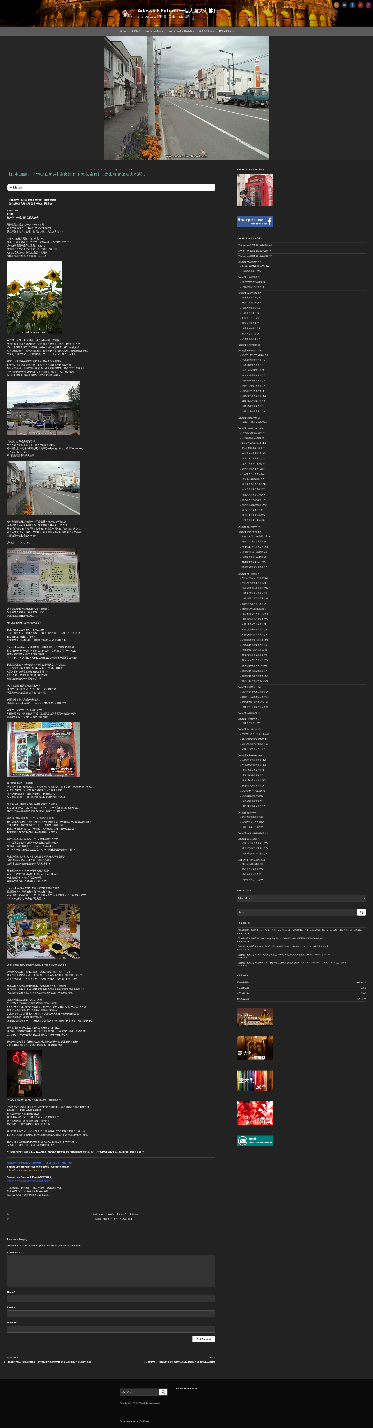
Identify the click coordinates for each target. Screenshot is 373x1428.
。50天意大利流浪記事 (250, 443)
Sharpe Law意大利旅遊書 (180, 31)
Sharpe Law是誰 (153, 31)
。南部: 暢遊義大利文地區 (252, 744)
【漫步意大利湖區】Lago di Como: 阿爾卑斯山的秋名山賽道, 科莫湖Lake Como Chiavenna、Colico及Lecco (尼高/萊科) (291, 962)
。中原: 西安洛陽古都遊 (251, 765)
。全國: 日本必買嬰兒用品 (252, 603)
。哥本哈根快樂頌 (248, 271)
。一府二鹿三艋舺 (248, 302)
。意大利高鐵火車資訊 (250, 468)
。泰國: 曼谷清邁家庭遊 (251, 406)
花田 (130, 1219)
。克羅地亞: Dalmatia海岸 (252, 422)
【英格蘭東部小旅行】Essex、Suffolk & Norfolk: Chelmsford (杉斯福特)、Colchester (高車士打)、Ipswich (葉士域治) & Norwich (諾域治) (299, 930)
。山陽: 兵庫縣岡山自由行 (252, 634)
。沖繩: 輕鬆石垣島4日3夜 (252, 650)
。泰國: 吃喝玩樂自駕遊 (251, 380)
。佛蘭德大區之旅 (248, 723)
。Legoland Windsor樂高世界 (253, 536)
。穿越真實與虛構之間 (250, 494)
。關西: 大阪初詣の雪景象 (252, 675)
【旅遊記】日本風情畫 (127, 1214)
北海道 (98, 1219)
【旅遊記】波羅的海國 (247, 713)
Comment (13, 1252)
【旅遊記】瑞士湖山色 (247, 729)
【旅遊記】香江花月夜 (247, 838)
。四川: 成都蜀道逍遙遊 (251, 780)
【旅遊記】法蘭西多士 (247, 687)
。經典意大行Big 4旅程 (250, 499)
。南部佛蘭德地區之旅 (250, 816)
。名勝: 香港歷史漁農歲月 (252, 843)
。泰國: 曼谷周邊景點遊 (251, 396)
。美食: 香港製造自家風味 (252, 848)
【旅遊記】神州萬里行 (247, 755)
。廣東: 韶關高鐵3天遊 (250, 795)
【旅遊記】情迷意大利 (247, 428)
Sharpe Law (125, 169)
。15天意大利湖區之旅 (250, 432)
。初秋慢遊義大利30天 (250, 453)
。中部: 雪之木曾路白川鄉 (252, 583)
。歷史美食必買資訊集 (250, 484)
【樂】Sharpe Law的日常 (248, 859)
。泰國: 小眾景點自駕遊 (251, 385)
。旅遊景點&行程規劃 (250, 479)
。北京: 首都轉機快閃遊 (251, 775)
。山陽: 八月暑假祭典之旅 (252, 629)
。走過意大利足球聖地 (250, 520)
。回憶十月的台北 (248, 318)
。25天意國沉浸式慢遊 (250, 437)
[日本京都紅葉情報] (255, 1124)
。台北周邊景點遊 (248, 307)
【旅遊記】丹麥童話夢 (247, 261)
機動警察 (107, 1219)
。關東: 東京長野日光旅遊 (252, 660)
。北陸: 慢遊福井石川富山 (252, 619)
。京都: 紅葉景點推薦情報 (252, 588)
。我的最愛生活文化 (249, 879)
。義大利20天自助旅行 (250, 504)
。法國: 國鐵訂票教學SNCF (252, 702)
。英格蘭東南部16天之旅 (251, 557)
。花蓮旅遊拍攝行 (248, 328)
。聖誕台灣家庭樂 (248, 323)
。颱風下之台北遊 (248, 333)
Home (123, 31)
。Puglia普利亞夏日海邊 (251, 448)
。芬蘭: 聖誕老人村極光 (251, 287)
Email (11, 1307)
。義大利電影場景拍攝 (250, 515)
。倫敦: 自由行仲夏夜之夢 (252, 546)
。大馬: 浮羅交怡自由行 (251, 365)
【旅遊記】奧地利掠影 (247, 345)
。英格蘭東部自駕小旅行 (251, 562)
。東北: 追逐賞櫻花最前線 (252, 639)
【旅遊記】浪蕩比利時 (247, 718)
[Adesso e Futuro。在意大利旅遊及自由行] (255, 226)
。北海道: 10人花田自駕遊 (252, 608)
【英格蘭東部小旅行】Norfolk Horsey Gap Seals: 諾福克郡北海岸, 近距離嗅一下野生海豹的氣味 (280, 938)
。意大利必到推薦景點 (250, 458)
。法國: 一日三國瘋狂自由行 (253, 696)
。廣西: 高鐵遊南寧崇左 (251, 801)
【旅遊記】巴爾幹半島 (247, 417)
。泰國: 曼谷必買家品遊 (251, 401)
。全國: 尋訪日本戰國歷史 (252, 598)
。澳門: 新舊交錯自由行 (251, 806)
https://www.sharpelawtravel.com (25, 1170)
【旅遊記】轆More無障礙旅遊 (250, 833)
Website (11, 1322)
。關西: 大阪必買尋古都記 (252, 681)
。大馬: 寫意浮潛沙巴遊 (251, 360)
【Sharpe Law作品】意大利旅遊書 (252, 245)
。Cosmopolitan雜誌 (249, 864)
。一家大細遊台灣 (248, 297)
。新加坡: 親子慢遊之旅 (251, 375)
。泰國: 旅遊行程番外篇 (251, 391)
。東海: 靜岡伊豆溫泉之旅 (252, 645)
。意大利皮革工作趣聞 (250, 463)
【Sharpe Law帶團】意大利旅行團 (252, 256)
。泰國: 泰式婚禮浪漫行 (251, 411)
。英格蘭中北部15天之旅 (251, 551)
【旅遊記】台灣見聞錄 (247, 293)
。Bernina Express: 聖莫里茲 (253, 733)
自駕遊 (122, 1219)
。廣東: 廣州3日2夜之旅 (251, 790)
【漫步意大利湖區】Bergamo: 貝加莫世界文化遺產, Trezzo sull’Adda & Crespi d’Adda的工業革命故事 (283, 946)
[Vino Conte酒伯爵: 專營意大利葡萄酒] (255, 1059)
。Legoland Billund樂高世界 (253, 266)
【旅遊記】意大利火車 (247, 526)
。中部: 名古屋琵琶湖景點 (252, 578)
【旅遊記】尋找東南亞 (247, 350)
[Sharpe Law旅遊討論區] (255, 1025)
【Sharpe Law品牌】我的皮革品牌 (252, 250)
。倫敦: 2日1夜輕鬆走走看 (252, 541)
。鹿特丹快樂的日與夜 (250, 827)
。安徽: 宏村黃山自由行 (251, 785)
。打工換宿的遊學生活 (250, 474)
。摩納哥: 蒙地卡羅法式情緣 (253, 691)
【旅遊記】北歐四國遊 (247, 277)
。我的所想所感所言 (249, 874)
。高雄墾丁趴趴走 (248, 338)
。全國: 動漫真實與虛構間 (252, 593)
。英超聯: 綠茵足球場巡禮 (252, 567)
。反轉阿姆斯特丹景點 (250, 822)
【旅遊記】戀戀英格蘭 (247, 532)
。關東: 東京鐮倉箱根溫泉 (252, 655)
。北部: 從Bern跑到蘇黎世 (252, 739)
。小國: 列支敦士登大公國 (252, 749)
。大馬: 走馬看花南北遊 (251, 370)
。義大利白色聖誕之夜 (250, 510)
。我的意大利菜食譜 (249, 869)
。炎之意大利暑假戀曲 (250, 489)
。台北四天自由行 (248, 313)
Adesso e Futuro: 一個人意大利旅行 (178, 11)
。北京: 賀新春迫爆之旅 (251, 770)
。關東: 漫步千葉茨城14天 (252, 665)
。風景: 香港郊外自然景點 (252, 853)
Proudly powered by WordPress (134, 1421)
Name (11, 1292)
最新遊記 (136, 31)
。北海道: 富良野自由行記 (101, 1214)
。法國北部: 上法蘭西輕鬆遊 (253, 707)
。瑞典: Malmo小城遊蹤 (251, 281)
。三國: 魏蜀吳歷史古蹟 (251, 760)
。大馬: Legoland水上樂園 (252, 354)
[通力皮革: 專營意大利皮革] (255, 1090)
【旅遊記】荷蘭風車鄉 (247, 812)
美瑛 (116, 1219)
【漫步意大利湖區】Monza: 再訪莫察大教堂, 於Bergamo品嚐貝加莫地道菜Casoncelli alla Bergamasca (283, 954)
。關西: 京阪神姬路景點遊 (252, 670)
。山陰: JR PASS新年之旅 (252, 624)
